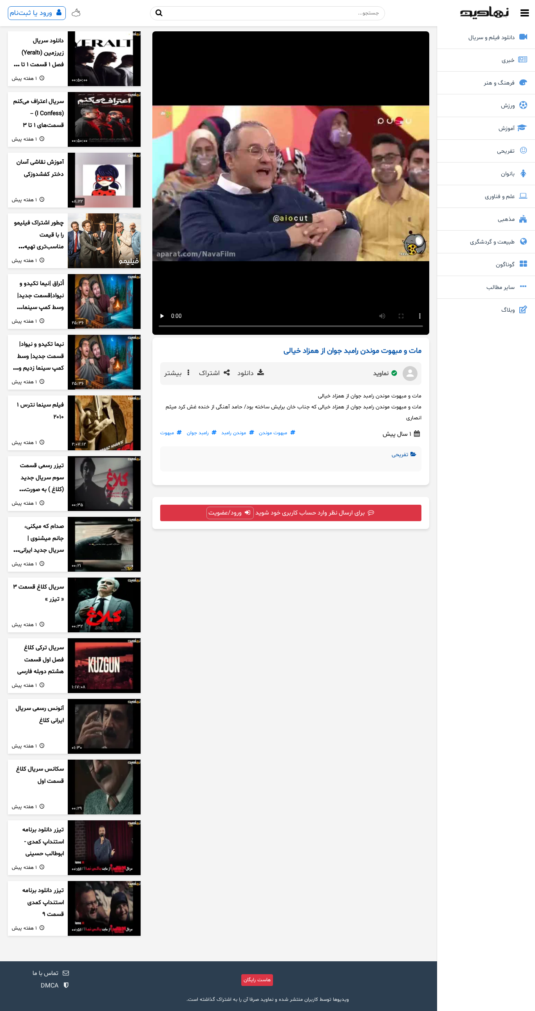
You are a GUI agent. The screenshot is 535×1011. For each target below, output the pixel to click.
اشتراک (210, 373)
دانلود (246, 373)
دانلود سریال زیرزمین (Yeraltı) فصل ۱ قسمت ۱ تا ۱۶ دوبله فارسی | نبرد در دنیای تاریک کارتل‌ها (38, 65)
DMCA (49, 986)
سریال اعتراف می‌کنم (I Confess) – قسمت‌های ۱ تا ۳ (38, 113)
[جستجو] (159, 13)
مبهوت (167, 433)
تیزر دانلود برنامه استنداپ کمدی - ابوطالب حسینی (43, 842)
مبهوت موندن (273, 433)
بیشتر (174, 373)
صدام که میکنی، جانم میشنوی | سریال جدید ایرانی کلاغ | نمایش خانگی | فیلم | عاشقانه (38, 550)
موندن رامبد (233, 433)
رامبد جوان (198, 433)
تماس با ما (45, 973)
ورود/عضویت (225, 513)
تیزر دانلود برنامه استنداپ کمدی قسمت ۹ (43, 902)
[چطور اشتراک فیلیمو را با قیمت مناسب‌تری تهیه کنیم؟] (104, 240)
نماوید (381, 373)
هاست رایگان (257, 980)
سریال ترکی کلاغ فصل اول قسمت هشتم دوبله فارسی (40, 660)
